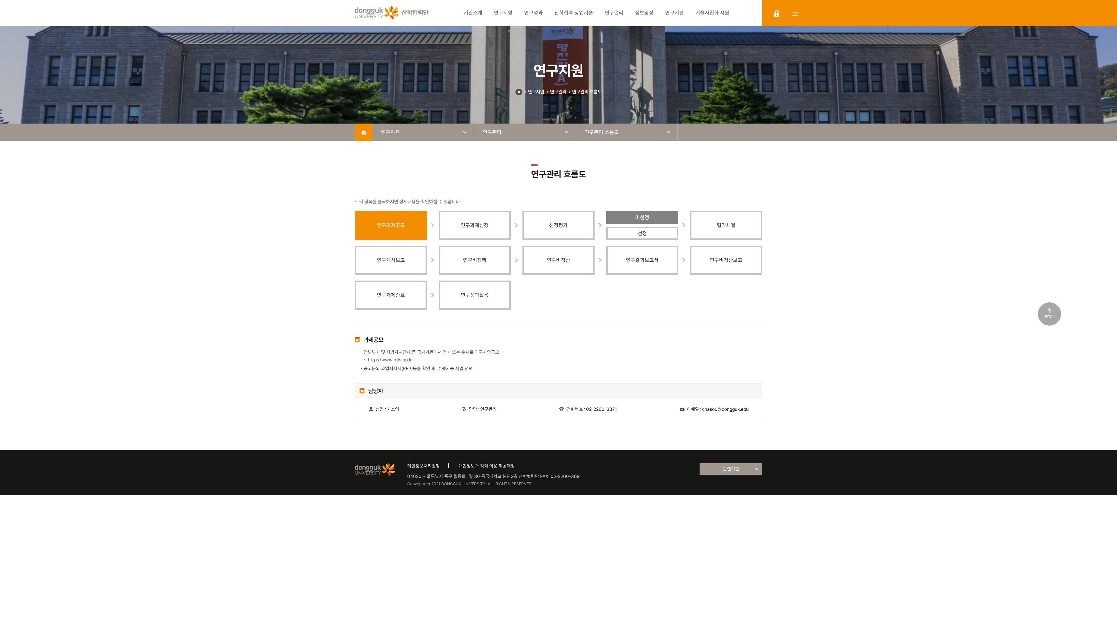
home (363, 132)
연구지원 (536, 91)
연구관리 (558, 91)
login (777, 13)
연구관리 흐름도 (587, 91)
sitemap (795, 13)
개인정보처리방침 (423, 466)
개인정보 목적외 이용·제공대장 (486, 466)
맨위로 (1049, 316)
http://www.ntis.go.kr (390, 360)
